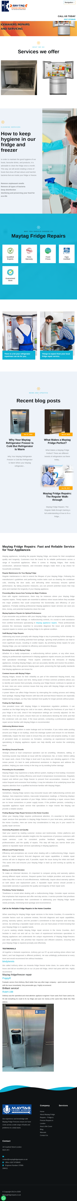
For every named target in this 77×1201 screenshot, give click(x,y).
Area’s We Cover (46, 1126)
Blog (41, 1129)
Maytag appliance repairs (46, 623)
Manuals (43, 1132)
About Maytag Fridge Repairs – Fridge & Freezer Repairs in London (47, 1119)
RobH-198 (7, 991)
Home (42, 1111)
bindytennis (8, 961)
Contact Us (44, 1135)
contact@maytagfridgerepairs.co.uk (14, 1159)
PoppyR (6, 978)
